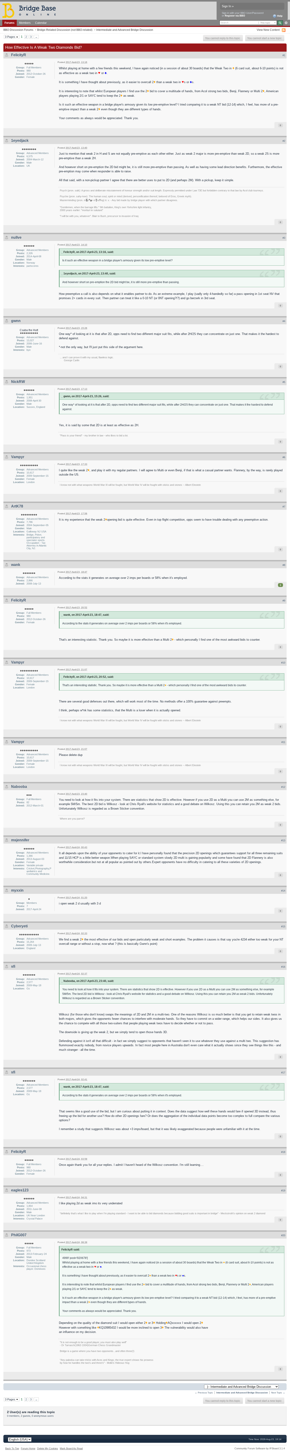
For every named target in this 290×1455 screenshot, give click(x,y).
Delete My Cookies (47, 1448)
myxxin (17, 890)
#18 (283, 1152)
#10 (283, 662)
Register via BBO (235, 15)
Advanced (286, 23)
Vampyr (17, 457)
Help (279, 15)
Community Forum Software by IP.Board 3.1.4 (259, 1448)
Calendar (41, 22)
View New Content (268, 29)
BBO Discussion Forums (18, 29)
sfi (13, 966)
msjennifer (20, 840)
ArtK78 (17, 506)
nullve (16, 237)
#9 (284, 600)
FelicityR (18, 55)
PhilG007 (19, 1235)
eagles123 (20, 1190)
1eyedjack (20, 140)
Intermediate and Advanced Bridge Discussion (124, 29)
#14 (283, 890)
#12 (283, 787)
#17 (283, 1072)
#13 (283, 840)
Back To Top (12, 1448)
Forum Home (28, 1448)
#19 (283, 1190)
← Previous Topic (204, 1392)
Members (25, 22)
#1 (284, 55)
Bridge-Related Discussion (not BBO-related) (64, 29)
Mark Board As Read (71, 1448)
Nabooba (19, 787)
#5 (284, 382)
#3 (284, 237)
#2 (284, 140)
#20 (283, 1235)
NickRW (18, 382)
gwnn (16, 321)
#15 (283, 926)
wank (15, 565)
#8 (284, 565)
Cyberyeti (19, 926)
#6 (284, 457)
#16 (283, 966)
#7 (284, 506)
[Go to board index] (31, 10)
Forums (9, 22)
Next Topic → (278, 1392)
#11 (283, 742)
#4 (284, 321)
